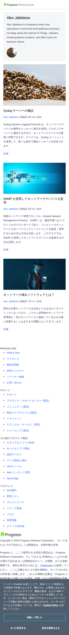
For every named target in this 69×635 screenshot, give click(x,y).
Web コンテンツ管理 (18, 472)
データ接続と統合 (17, 460)
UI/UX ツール (14, 466)
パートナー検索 (15, 377)
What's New (13, 353)
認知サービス (14, 454)
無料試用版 (13, 365)
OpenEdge (13, 478)
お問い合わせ (14, 382)
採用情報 (12, 520)
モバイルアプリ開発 (18, 448)
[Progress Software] (11, 536)
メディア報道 (14, 508)
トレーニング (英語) (18, 430)
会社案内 (12, 490)
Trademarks (46, 565)
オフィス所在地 (15, 526)
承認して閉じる (34, 617)
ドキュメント (14, 418)
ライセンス (13, 359)
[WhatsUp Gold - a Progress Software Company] (34, 4)
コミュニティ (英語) (18, 406)
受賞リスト (13, 496)
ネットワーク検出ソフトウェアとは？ (28, 294)
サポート (12, 394)
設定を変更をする (51, 627)
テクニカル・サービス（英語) (23, 424)
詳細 (5, 153)
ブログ (10, 514)
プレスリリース (15, 502)
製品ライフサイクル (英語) (22, 412)
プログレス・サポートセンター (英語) (28, 400)
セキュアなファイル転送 (20, 442)
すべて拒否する (18, 627)
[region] (34, 607)
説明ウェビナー (15, 371)
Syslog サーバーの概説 (18, 110)
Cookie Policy (50, 605)
